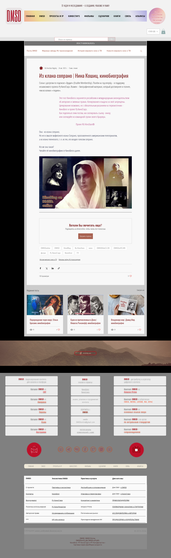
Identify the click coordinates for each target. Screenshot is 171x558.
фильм (43, 253)
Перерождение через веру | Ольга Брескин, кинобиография (44, 321)
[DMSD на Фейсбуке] (85, 449)
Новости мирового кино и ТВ (119, 51)
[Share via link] (59, 268)
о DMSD (124, 487)
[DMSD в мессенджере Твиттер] (93, 449)
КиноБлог (68, 253)
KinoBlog (67, 248)
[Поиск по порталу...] (111, 39)
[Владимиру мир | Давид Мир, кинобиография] (126, 305)
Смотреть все (140, 290)
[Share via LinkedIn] (52, 268)
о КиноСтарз (125, 494)
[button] (56, 16)
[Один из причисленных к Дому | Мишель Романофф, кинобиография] (85, 305)
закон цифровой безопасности (48, 531)
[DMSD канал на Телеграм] (69, 449)
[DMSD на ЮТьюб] (60, 449)
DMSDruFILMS (119, 248)
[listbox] (153, 31)
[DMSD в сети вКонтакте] (77, 449)
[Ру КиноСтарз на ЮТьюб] (109, 449)
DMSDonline (45, 248)
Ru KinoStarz (79, 248)
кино (91, 248)
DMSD (56, 248)
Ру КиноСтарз (55, 253)
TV (78, 253)
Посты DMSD (32, 51)
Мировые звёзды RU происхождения (57, 51)
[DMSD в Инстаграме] (101, 449)
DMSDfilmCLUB (103, 248)
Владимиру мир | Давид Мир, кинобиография (123, 321)
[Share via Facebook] (40, 268)
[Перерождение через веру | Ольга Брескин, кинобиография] (45, 305)
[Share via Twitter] (46, 268)
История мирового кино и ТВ (90, 51)
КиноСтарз (85, 392)
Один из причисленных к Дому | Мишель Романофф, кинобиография (85, 321)
